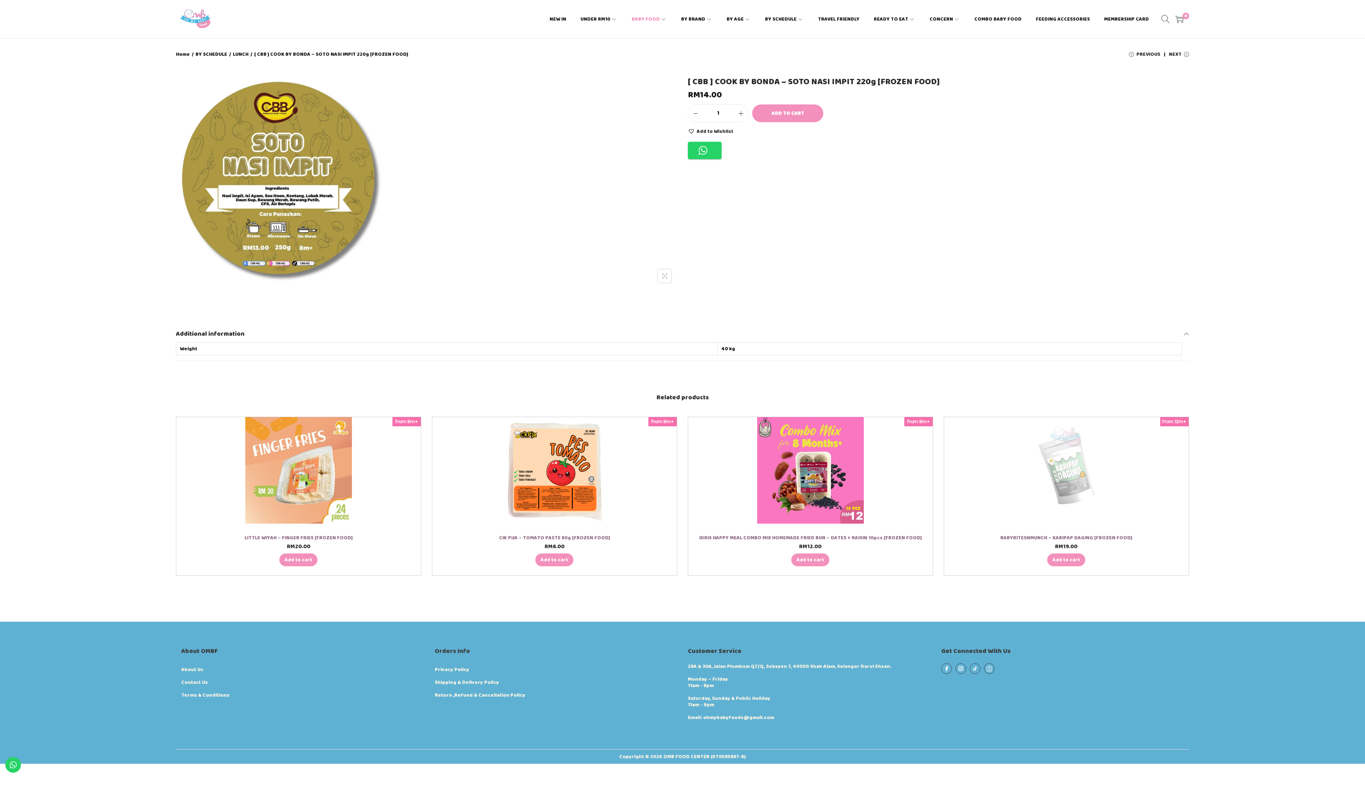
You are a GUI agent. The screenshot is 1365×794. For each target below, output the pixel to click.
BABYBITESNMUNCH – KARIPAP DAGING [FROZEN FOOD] (1066, 538)
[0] (1179, 19)
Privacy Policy (452, 669)
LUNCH (240, 54)
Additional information (210, 334)
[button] (710, 131)
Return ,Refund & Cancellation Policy (480, 695)
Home (183, 54)
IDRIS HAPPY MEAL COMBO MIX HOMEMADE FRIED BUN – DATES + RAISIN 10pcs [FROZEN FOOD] (810, 538)
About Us (192, 669)
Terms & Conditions (205, 695)
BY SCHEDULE (211, 54)
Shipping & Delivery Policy (467, 682)
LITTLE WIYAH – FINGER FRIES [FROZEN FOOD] (299, 538)
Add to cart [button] (298, 560)
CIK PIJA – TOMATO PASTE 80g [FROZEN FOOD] (554, 538)
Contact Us (194, 682)
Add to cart (788, 113)
